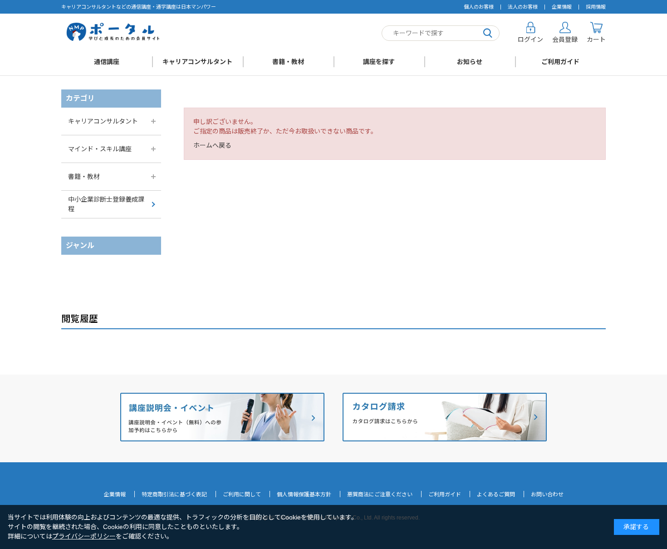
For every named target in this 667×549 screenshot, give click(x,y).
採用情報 (596, 7)
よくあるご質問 (496, 494)
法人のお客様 (523, 7)
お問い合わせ (547, 494)
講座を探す (379, 61)
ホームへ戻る (212, 145)
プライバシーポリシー (84, 536)
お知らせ (469, 61)
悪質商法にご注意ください (379, 494)
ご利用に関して (242, 494)
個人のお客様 (479, 7)
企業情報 (562, 7)
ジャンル (80, 245)
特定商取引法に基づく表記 (174, 494)
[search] (487, 33)
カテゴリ (80, 98)
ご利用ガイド (560, 61)
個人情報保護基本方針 (304, 494)
